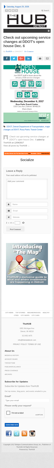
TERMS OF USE (34, 344)
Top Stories (20, 312)
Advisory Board (11, 359)
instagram (32, 433)
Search (46, 11)
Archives (8, 374)
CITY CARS (35, 315)
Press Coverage (11, 370)
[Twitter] (10, 10)
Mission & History (12, 355)
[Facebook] (6, 10)
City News (9, 312)
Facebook (9, 433)
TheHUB (9, 51)
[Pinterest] (13, 10)
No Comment (29, 51)
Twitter (16, 433)
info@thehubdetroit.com (27, 340)
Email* (8, 396)
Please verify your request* (18, 406)
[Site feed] (16, 10)
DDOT (9, 126)
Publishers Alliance (13, 367)
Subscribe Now (12, 425)
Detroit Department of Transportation (28, 126)
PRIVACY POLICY (20, 344)
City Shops (25, 315)
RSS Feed (24, 433)
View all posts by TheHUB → (16, 146)
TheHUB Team (10, 363)
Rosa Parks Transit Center (31, 129)
